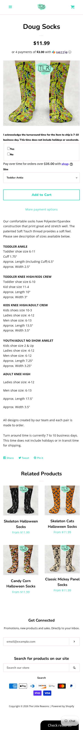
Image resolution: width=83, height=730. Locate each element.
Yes (12, 149)
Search (41, 677)
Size (5, 169)
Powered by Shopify (63, 706)
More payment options (41, 209)
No (11, 154)
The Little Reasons (39, 706)
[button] (41, 52)
